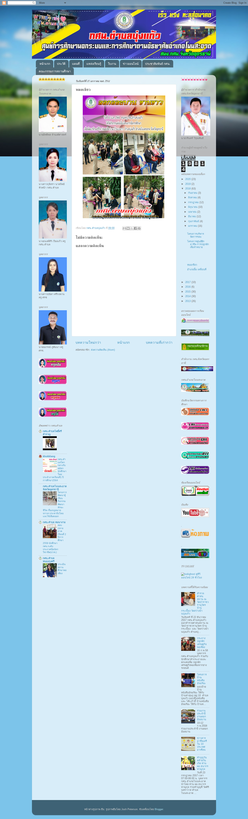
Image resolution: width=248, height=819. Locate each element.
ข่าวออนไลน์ (131, 63)
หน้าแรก (45, 63)
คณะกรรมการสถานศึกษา (55, 71)
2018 (188, 188)
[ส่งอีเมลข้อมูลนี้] (124, 228)
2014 (188, 296)
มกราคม (193, 226)
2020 (188, 179)
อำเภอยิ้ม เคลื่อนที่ (196, 269)
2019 (188, 184)
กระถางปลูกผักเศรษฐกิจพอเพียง (202, 642)
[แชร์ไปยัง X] (132, 228)
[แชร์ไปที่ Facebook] (135, 228)
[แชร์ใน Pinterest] (139, 228)
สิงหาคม (193, 197)
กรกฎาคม (193, 202)
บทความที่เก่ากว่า (159, 342)
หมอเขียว (192, 264)
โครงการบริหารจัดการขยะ (195, 235)
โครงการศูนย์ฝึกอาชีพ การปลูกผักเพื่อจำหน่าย (198, 244)
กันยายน (193, 193)
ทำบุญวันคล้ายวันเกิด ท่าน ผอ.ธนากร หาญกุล (202, 763)
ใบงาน (112, 63)
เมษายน (192, 212)
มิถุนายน (193, 207)
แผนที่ (76, 63)
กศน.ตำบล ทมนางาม (54, 522)
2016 (188, 286)
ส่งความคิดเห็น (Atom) (103, 350)
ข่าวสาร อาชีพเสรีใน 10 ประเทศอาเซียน (202, 744)
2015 (188, 291)
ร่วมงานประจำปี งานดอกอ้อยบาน (201, 715)
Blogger (159, 809)
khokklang (49, 456)
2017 (188, 282)
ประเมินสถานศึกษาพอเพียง (62, 569)
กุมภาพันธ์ (194, 221)
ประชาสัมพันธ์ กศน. (157, 63)
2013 (188, 301)
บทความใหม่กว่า (88, 342)
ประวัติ (61, 63)
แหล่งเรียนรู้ (93, 63)
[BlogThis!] (128, 228)
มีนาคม (192, 216)
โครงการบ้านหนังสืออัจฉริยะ (202, 679)
